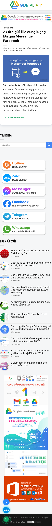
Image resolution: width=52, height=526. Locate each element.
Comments (15, 256)
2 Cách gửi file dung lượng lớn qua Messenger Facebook (24, 36)
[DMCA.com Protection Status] (34, 522)
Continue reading (16, 117)
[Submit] (49, 145)
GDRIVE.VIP (33, 518)
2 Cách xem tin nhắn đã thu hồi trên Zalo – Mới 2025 (29, 364)
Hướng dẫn (8, 28)
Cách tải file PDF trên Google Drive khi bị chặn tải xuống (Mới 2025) (30, 339)
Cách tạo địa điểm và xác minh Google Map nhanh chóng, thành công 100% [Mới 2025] (30, 290)
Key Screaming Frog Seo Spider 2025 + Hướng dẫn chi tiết (31, 303)
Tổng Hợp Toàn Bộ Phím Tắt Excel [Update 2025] (29, 315)
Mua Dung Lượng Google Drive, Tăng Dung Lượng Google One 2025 (30, 276)
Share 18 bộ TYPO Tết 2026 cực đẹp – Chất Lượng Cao (31, 252)
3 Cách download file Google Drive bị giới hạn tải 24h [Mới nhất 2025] (30, 352)
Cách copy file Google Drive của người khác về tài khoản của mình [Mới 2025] (31, 327)
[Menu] (4, 4)
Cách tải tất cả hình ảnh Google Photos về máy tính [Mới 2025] (31, 264)
